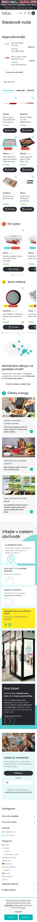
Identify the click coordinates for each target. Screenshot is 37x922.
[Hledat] (21, 13)
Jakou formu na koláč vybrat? (15, 462)
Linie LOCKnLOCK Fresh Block (15, 500)
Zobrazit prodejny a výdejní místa (18, 384)
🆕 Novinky (6, 873)
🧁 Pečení (5, 848)
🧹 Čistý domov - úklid (10, 854)
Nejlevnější (20, 90)
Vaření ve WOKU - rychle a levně (13, 422)
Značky (4, 880)
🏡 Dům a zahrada (9, 867)
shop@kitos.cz (10, 832)
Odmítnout (11, 917)
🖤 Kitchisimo (7, 864)
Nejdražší (30, 90)
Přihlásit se (18, 773)
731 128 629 (9, 835)
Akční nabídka (7, 876)
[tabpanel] (13, 250)
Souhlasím (26, 917)
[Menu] (33, 13)
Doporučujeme (8, 90)
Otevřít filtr (11, 82)
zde (23, 908)
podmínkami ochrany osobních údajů (18, 792)
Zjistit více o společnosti (13, 716)
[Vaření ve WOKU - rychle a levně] (18, 407)
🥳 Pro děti (6, 861)
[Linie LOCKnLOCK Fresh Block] (18, 485)
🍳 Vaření (5, 845)
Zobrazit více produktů (14, 72)
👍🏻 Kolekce (6, 870)
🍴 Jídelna (6, 851)
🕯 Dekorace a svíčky (9, 858)
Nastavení (18, 912)
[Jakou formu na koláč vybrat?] (18, 447)
